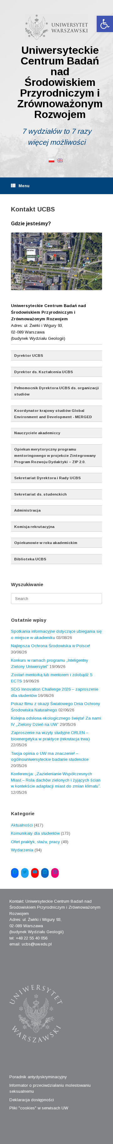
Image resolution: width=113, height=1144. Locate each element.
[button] (105, 24)
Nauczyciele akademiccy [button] (37, 433)
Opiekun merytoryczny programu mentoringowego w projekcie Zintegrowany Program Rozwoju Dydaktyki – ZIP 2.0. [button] (55, 455)
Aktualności (22, 825)
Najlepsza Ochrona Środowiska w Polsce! (50, 645)
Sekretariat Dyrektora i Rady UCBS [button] (47, 478)
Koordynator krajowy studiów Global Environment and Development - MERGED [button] (53, 413)
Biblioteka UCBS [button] (30, 559)
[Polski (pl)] (51, 160)
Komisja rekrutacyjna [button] (34, 526)
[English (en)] (60, 160)
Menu (24, 185)
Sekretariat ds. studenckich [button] (40, 494)
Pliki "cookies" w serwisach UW (38, 1108)
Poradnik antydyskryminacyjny (38, 1076)
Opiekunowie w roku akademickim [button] (45, 543)
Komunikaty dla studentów (35, 833)
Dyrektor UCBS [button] (28, 355)
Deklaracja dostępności (31, 1099)
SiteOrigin (51, 1132)
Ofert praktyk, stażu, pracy (35, 841)
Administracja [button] (27, 510)
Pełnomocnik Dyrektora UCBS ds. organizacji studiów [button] (56, 391)
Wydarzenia (22, 850)
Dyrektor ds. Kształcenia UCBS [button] (43, 372)
